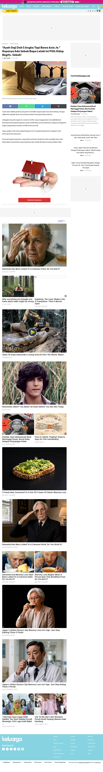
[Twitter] (93, 11)
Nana (82, 140)
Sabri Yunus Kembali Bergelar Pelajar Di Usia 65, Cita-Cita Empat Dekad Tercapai (85, 165)
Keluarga (5, 43)
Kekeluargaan (14, 43)
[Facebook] (88, 11)
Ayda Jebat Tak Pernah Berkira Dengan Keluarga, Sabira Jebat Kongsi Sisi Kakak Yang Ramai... (85, 150)
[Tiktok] (95, 11)
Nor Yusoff (7, 58)
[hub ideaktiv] (98, 5)
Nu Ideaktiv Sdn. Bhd (83, 762)
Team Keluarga (75, 114)
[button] (93, 6)
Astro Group (98, 762)
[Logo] (9, 6)
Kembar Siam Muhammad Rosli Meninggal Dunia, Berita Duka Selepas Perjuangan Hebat (83, 108)
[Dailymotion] (99, 11)
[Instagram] (90, 11)
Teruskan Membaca (34, 200)
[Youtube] (97, 11)
